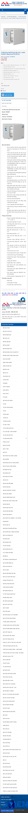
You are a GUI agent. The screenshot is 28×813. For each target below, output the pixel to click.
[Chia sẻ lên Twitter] (3, 90)
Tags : (2, 83)
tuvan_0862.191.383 (5, 85)
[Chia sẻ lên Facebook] (1, 90)
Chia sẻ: (2, 88)
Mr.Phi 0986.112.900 (7, 810)
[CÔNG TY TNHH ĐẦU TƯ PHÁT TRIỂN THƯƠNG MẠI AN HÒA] (14, 4)
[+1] (5, 90)
